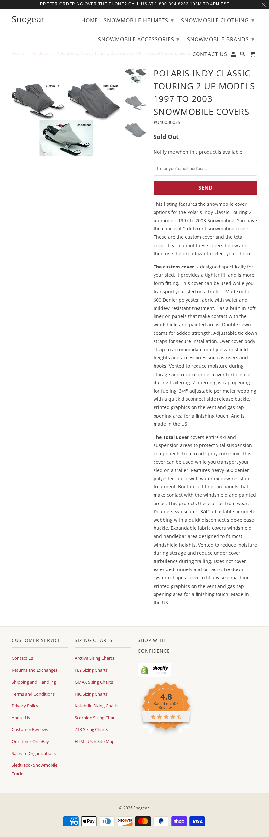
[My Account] (234, 55)
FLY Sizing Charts (91, 670)
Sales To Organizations (34, 753)
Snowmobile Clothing (218, 20)
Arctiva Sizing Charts (94, 658)
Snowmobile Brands (221, 39)
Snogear (141, 808)
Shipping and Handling (34, 682)
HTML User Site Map (94, 741)
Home (89, 20)
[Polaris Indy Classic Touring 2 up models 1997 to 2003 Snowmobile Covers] (66, 120)
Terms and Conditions (33, 694)
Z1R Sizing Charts (91, 729)
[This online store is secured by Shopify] (154, 675)
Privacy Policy (25, 706)
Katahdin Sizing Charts (96, 706)
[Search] (243, 55)
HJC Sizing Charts (91, 694)
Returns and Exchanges (34, 670)
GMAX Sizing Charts (94, 682)
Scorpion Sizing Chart (95, 717)
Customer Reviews (30, 729)
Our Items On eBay (30, 741)
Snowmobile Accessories (139, 39)
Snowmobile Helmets (139, 20)
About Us (21, 717)
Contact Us (22, 658)
